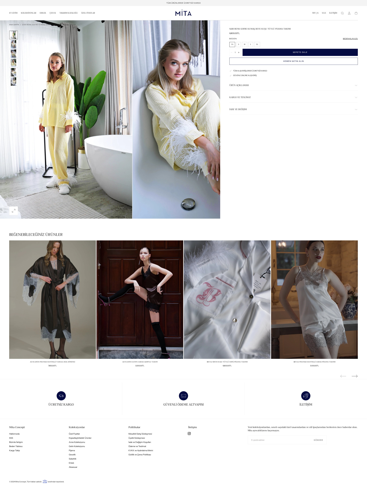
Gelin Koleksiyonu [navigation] (77, 446)
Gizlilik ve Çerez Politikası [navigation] (139, 454)
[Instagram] (189, 433)
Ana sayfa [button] (14, 25)
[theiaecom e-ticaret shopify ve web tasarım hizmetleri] (44, 482)
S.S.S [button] (324, 13)
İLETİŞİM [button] (333, 13)
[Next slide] (355, 376)
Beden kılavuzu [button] (350, 39)
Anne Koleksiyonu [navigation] (77, 442)
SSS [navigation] (11, 438)
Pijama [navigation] (72, 450)
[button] (315, 13)
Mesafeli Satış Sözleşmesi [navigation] (140, 434)
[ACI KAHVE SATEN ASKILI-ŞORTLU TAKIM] (139, 299)
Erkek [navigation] (71, 463)
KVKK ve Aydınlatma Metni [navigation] (140, 450)
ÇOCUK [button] (53, 13)
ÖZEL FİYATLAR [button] (88, 13)
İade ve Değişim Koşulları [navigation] (139, 442)
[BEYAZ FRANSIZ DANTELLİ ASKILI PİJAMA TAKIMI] (314, 299)
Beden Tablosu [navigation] (16, 446)
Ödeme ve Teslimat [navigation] (137, 446)
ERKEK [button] (43, 13)
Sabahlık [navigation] (72, 458)
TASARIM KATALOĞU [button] (68, 13)
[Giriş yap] (349, 13)
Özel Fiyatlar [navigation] (74, 434)
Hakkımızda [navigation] (14, 434)
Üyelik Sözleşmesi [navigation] (136, 438)
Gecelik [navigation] (72, 454)
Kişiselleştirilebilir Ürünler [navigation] (80, 438)
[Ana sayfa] (183, 13)
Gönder (318, 440)
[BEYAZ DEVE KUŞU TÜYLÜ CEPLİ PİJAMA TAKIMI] (227, 299)
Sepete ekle (300, 52)
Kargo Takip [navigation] (14, 450)
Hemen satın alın (293, 61)
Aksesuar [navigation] (73, 467)
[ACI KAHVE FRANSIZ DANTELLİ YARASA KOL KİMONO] (52, 299)
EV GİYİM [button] (13, 13)
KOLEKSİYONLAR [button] (28, 13)
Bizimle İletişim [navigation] (16, 442)
